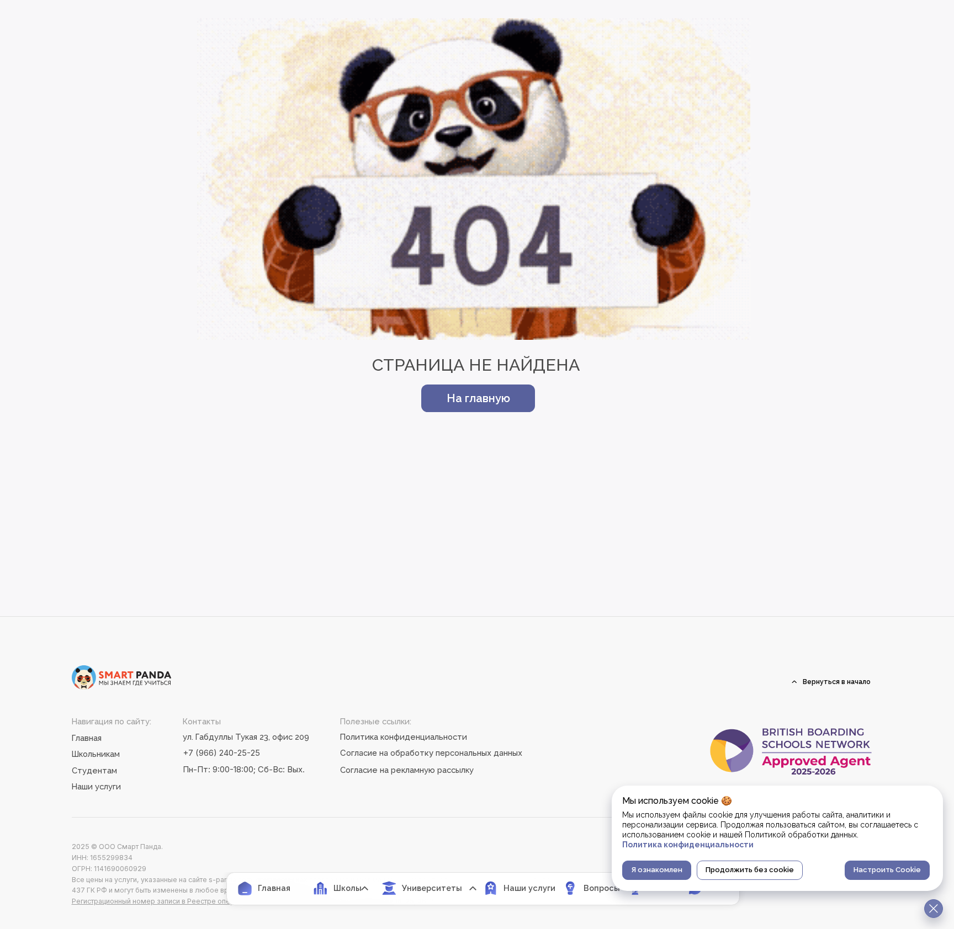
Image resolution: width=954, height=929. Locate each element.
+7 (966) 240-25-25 (221, 753)
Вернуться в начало (837, 681)
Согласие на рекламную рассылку (407, 770)
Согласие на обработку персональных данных (431, 753)
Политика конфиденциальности (403, 736)
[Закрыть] (933, 908)
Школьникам (96, 754)
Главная (87, 738)
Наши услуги (96, 786)
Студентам (94, 770)
